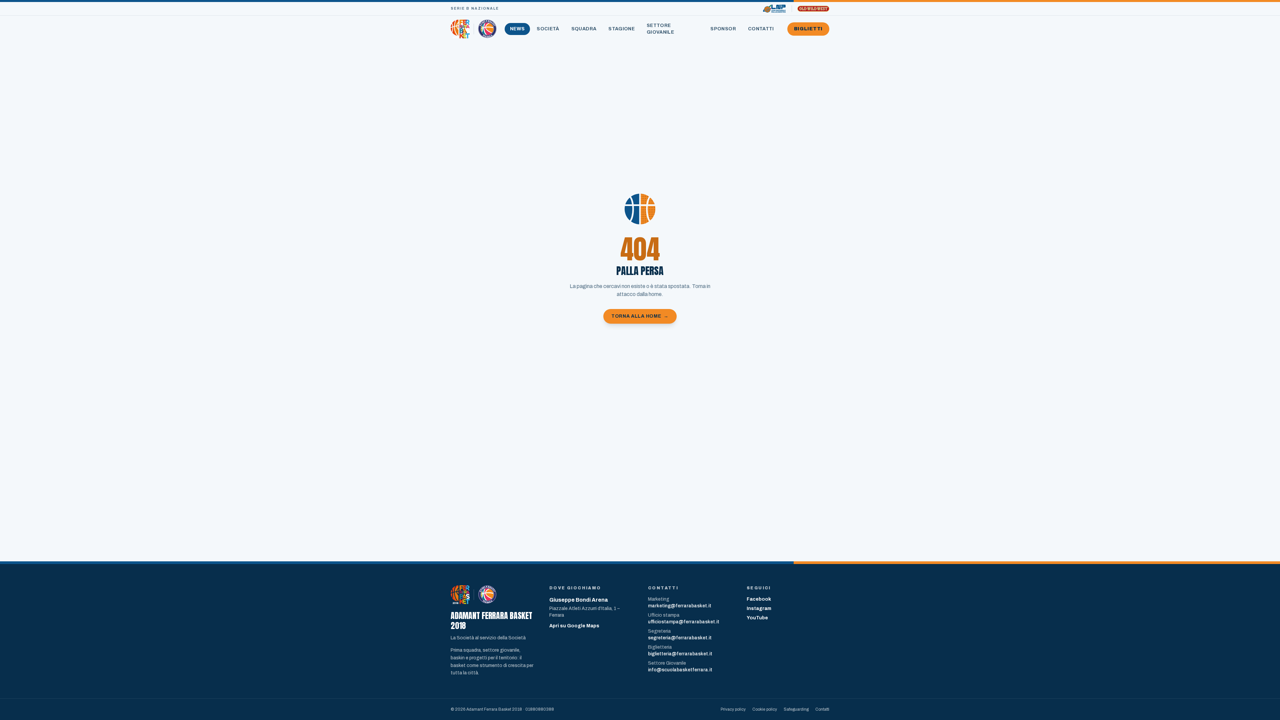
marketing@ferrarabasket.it (679, 605)
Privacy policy (733, 709)
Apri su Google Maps (574, 625)
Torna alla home (640, 316)
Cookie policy (764, 709)
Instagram (759, 608)
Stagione (621, 28)
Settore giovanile (660, 29)
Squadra (583, 28)
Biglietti (808, 28)
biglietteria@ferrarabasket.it (680, 653)
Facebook (759, 599)
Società (548, 28)
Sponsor (723, 28)
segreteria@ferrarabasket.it (680, 637)
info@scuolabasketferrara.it (680, 669)
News (517, 28)
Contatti (761, 28)
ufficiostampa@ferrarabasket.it (683, 621)
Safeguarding (796, 709)
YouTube (757, 617)
